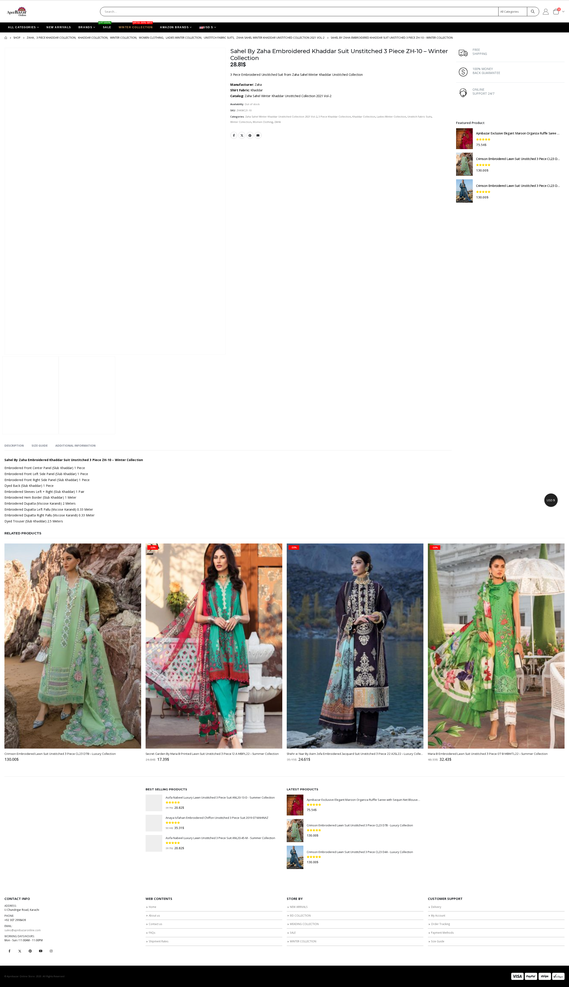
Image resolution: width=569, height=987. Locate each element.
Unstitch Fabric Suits (419, 116)
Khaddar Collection (363, 116)
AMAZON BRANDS (174, 27)
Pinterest (250, 135)
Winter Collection (240, 122)
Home (152, 907)
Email (258, 135)
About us (154, 915)
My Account (438, 915)
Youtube (40, 951)
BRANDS (85, 27)
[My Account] (545, 11)
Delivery (436, 907)
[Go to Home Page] (5, 37)
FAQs (152, 932)
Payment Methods (442, 932)
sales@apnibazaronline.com (22, 930)
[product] (464, 138)
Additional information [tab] (75, 446)
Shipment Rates (158, 941)
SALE (105, 25)
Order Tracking (440, 924)
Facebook (233, 135)
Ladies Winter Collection (391, 116)
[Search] (533, 11)
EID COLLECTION (300, 915)
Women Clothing (263, 122)
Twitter (241, 135)
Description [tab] (14, 446)
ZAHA (277, 122)
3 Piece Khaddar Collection (335, 116)
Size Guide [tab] (40, 446)
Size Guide (437, 941)
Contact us (155, 924)
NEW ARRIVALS (58, 27)
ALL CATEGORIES (22, 27)
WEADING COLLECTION (304, 924)
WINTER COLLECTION (136, 25)
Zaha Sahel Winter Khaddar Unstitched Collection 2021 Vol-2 (281, 116)
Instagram (51, 951)
